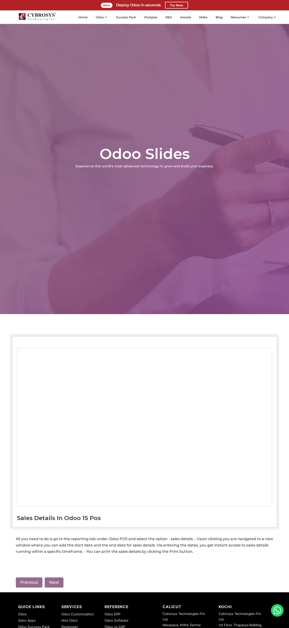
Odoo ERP (113, 614)
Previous (29, 582)
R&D (168, 17)
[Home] (37, 17)
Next (54, 582)
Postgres (150, 17)
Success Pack (126, 17)
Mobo (203, 17)
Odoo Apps (27, 620)
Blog (219, 17)
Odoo (22, 614)
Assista (185, 17)
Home (83, 17)
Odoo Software (116, 620)
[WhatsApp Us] (277, 610)
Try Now (176, 5)
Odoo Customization (77, 614)
